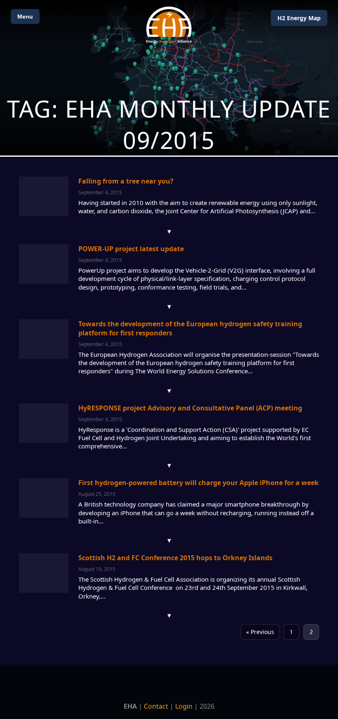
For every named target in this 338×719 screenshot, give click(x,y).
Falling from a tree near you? (126, 181)
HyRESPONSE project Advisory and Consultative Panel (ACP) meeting (190, 408)
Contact (156, 706)
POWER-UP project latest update (131, 248)
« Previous (260, 632)
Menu (25, 16)
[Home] (169, 25)
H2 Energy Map (299, 18)
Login (183, 706)
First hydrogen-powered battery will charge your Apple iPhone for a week (198, 482)
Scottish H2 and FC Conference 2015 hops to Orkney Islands (175, 557)
